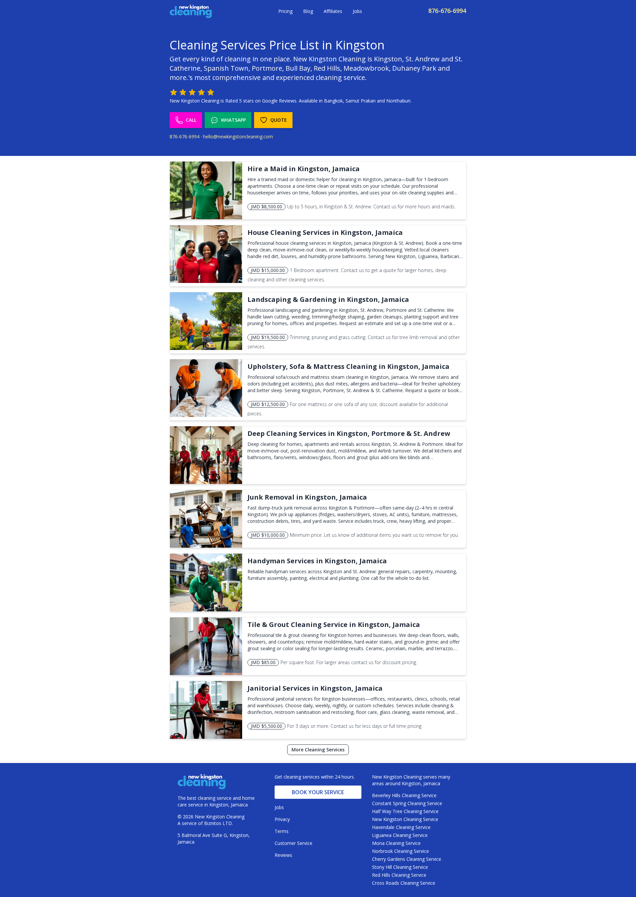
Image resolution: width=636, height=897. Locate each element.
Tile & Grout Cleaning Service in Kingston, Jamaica (333, 624)
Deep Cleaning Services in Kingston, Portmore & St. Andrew (348, 433)
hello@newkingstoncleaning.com (238, 136)
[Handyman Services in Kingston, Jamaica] (206, 582)
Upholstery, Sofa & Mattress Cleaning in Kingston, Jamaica (348, 366)
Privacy (282, 819)
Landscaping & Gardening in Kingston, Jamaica (328, 299)
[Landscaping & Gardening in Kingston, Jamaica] (206, 321)
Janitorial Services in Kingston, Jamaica (315, 688)
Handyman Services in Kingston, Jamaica (317, 560)
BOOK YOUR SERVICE (318, 792)
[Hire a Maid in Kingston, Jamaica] (206, 190)
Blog (308, 11)
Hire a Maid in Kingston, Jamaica (303, 168)
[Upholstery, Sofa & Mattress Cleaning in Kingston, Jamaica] (206, 388)
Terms (282, 831)
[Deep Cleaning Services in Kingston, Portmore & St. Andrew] (206, 455)
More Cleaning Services (318, 749)
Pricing (285, 11)
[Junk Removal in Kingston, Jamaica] (206, 519)
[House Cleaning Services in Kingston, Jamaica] (206, 254)
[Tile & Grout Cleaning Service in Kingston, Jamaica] (206, 646)
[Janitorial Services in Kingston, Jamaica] (206, 710)
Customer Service (293, 843)
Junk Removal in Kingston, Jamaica (307, 497)
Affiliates (333, 11)
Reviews (283, 855)
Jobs (357, 11)
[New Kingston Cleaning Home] (191, 11)
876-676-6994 (447, 11)
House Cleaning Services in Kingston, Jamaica (325, 232)
